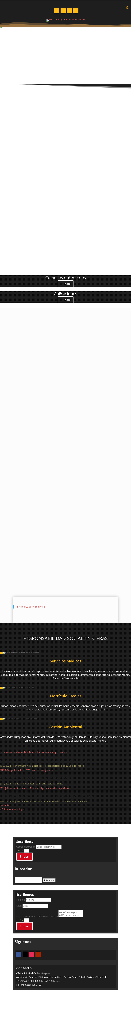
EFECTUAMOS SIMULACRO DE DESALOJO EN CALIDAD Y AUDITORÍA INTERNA (48, 388)
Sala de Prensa (76, 765)
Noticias (41, 360)
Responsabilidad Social (55, 765)
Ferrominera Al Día (26, 360)
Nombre (20, 899)
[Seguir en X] (63, 10)
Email (19, 905)
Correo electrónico (26, 846)
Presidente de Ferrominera (31, 606)
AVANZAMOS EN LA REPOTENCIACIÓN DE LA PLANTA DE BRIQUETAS (43, 422)
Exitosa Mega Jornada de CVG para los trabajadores (36, 778)
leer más (4, 442)
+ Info (65, 284)
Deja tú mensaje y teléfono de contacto (37, 916)
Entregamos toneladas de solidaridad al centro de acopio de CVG (46, 760)
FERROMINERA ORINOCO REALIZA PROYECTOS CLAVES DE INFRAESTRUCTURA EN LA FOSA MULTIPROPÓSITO (57, 353)
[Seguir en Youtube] (75, 10)
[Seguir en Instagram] (69, 10)
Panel (65, 1005)
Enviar (24, 856)
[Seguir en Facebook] (56, 10)
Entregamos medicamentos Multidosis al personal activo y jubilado (48, 796)
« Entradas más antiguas (12, 446)
